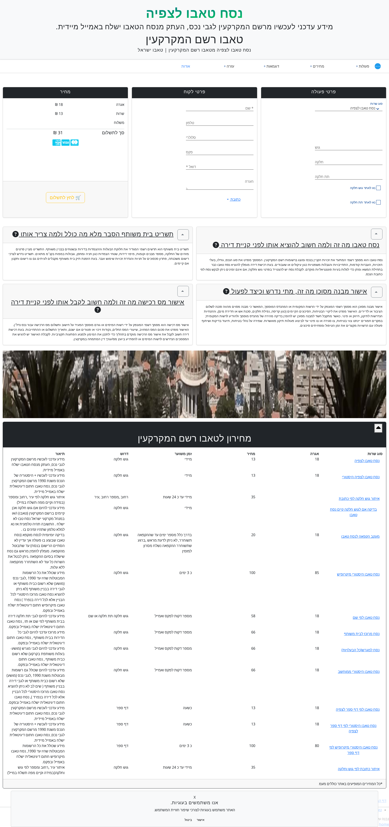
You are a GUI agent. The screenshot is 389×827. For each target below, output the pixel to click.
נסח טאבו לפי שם (366, 617)
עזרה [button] (230, 66)
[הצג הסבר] (376, 234)
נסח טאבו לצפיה (367, 460)
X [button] (195, 797)
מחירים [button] (318, 66)
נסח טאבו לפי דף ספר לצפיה (358, 709)
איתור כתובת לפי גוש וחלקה (359, 768)
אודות (185, 66)
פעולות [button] (356, 66)
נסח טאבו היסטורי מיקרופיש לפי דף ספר (353, 750)
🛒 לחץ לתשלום (65, 197)
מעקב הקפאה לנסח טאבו (360, 536)
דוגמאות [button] (272, 66)
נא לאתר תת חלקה (362, 202)
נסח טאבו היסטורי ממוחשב (359, 671)
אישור (200, 820)
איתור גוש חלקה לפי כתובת (359, 498)
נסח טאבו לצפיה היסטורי (361, 476)
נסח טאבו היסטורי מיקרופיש (358, 574)
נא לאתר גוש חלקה (362, 188)
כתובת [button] (235, 199)
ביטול (188, 820)
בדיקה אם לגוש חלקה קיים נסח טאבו (353, 512)
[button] (378, 428)
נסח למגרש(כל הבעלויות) (361, 649)
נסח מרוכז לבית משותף (362, 633)
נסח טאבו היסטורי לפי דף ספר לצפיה (353, 728)
